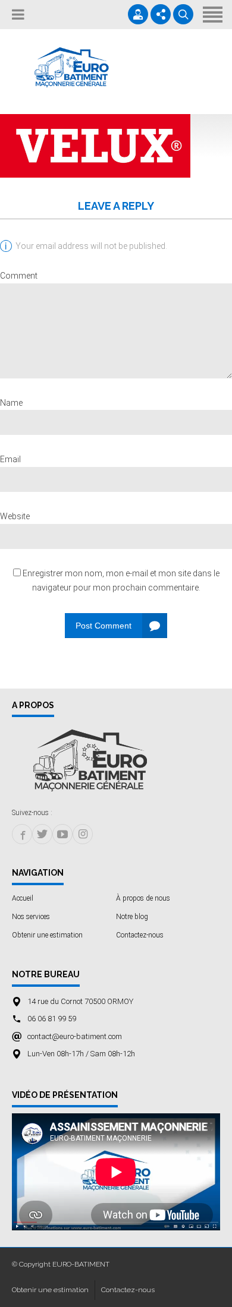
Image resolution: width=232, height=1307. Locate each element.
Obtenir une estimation (47, 935)
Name (11, 403)
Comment (18, 275)
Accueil (22, 898)
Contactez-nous (140, 935)
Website (15, 516)
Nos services (31, 917)
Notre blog (132, 917)
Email (10, 459)
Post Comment (103, 625)
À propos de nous (143, 898)
